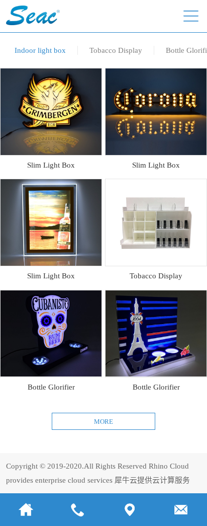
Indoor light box (40, 50)
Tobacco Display (115, 50)
